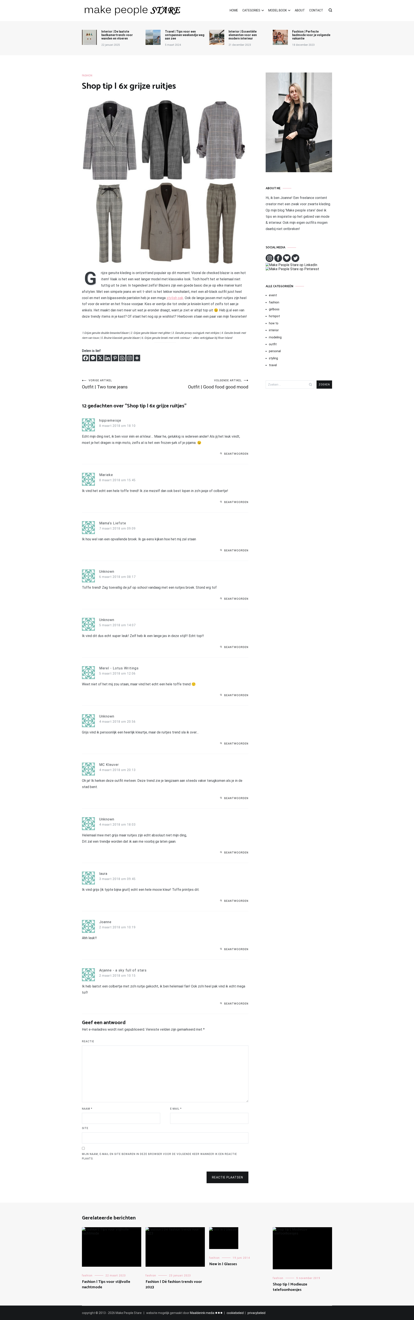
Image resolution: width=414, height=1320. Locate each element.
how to (273, 323)
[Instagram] (129, 358)
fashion (87, 75)
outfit (273, 344)
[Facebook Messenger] (93, 358)
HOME (234, 10)
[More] (137, 358)
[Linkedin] (107, 358)
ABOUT (300, 10)
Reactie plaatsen (227, 1177)
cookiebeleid (235, 1313)
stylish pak (174, 298)
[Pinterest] (115, 358)
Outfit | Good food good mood (218, 384)
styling (273, 358)
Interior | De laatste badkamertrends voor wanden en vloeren (117, 35)
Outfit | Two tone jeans (105, 384)
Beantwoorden (236, 453)
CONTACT (316, 10)
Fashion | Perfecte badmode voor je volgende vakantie (311, 35)
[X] (100, 358)
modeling (275, 337)
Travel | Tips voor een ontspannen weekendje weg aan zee (184, 35)
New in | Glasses (223, 1264)
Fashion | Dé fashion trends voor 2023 (174, 1284)
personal (275, 351)
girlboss (274, 309)
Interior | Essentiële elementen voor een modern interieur (243, 35)
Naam (87, 1108)
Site (85, 1128)
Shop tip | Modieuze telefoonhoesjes (290, 1287)
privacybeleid (256, 1313)
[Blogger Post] (122, 358)
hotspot (274, 316)
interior (274, 330)
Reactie (88, 1041)
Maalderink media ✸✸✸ (206, 1313)
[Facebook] (85, 358)
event (273, 295)
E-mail (176, 1108)
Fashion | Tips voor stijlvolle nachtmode (106, 1284)
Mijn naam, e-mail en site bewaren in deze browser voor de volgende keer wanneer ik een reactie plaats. (159, 1156)
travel (273, 365)
